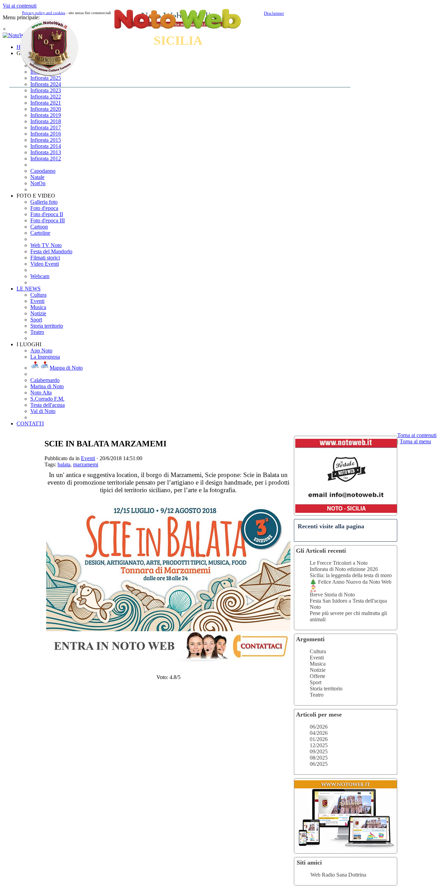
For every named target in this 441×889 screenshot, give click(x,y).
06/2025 (319, 764)
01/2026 (319, 739)
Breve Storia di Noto (332, 594)
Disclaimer (274, 13)
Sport (315, 682)
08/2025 (319, 758)
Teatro (317, 695)
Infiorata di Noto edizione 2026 (344, 569)
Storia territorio (326, 688)
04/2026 (319, 733)
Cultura (318, 651)
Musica (318, 664)
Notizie (318, 670)
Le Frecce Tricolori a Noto (339, 563)
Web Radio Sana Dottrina (338, 875)
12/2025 (319, 745)
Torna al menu (415, 441)
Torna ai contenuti (417, 435)
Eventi (317, 657)
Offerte (317, 676)
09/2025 (319, 751)
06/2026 (319, 727)
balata (64, 464)
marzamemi (85, 464)
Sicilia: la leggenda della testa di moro (351, 575)
